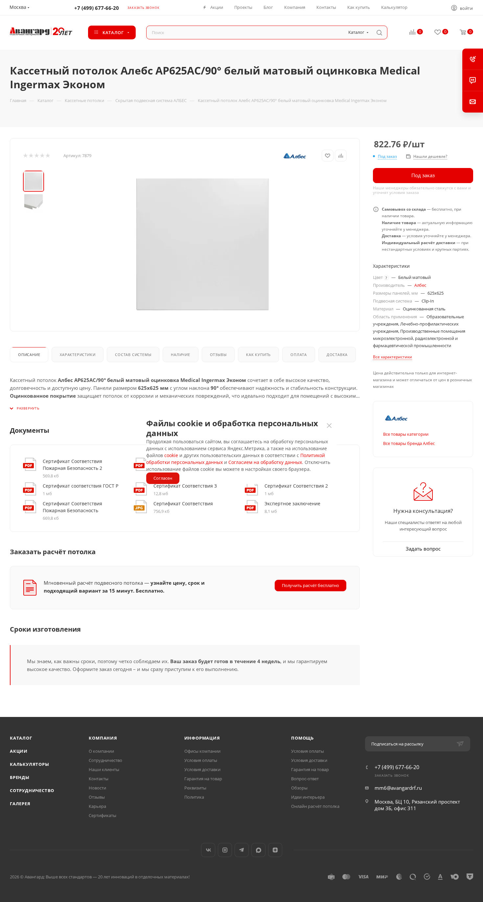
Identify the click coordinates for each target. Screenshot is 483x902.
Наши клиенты (104, 769)
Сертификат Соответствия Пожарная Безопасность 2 (72, 464)
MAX (258, 850)
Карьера (97, 806)
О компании (101, 751)
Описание (29, 354)
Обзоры (299, 788)
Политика (194, 797)
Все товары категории (405, 434)
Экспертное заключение (292, 503)
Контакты (98, 779)
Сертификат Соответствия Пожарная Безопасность (72, 507)
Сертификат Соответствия (183, 503)
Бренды (20, 777)
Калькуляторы (29, 764)
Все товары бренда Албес (409, 443)
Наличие (180, 354)
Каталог (21, 738)
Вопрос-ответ (305, 779)
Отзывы (218, 354)
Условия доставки (202, 769)
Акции (19, 751)
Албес (420, 285)
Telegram (242, 850)
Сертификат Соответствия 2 (296, 486)
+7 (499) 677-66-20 (96, 8)
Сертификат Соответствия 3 (185, 486)
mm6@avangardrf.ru (398, 788)
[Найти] (379, 32)
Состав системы (133, 354)
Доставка (337, 354)
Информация (202, 738)
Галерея (20, 804)
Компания (103, 738)
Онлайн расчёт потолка (315, 806)
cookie (171, 455)
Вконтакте (208, 850)
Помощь (302, 738)
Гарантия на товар (203, 779)
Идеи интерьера (308, 797)
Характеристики (77, 354)
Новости (97, 788)
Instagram (225, 850)
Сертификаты (102, 815)
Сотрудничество (32, 790)
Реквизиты (195, 788)
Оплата (298, 354)
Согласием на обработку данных (265, 462)
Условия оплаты (200, 760)
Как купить (258, 354)
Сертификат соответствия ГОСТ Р (80, 486)
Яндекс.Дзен (275, 850)
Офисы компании (202, 751)
